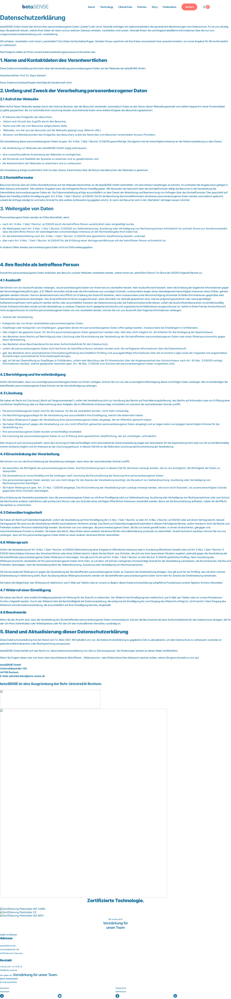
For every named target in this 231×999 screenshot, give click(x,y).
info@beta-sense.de (8, 970)
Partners (142, 7)
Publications (169, 7)
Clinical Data (125, 7)
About (91, 7)
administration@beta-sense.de (27, 676)
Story (155, 7)
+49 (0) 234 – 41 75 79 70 (11, 966)
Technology (106, 7)
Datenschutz (121, 988)
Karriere (189, 7)
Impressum (4, 988)
